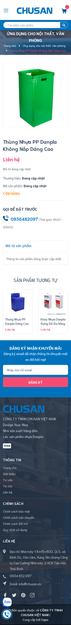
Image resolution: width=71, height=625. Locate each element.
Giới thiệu (9, 474)
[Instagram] (32, 595)
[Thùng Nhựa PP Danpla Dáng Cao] (17, 302)
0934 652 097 (21, 575)
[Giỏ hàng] (64, 12)
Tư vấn (8, 480)
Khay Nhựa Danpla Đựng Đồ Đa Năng (53, 321)
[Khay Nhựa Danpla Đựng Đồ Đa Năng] (53, 302)
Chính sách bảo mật (16, 511)
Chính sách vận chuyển (18, 517)
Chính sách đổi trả (15, 523)
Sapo (44, 619)
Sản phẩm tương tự (35, 280)
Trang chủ (10, 467)
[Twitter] (14, 595)
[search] (64, 25)
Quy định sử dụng (15, 529)
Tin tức (7, 486)
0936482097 (24, 219)
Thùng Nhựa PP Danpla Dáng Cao (17, 321)
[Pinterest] (23, 595)
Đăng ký (35, 382)
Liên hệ (7, 492)
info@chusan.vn (30, 584)
